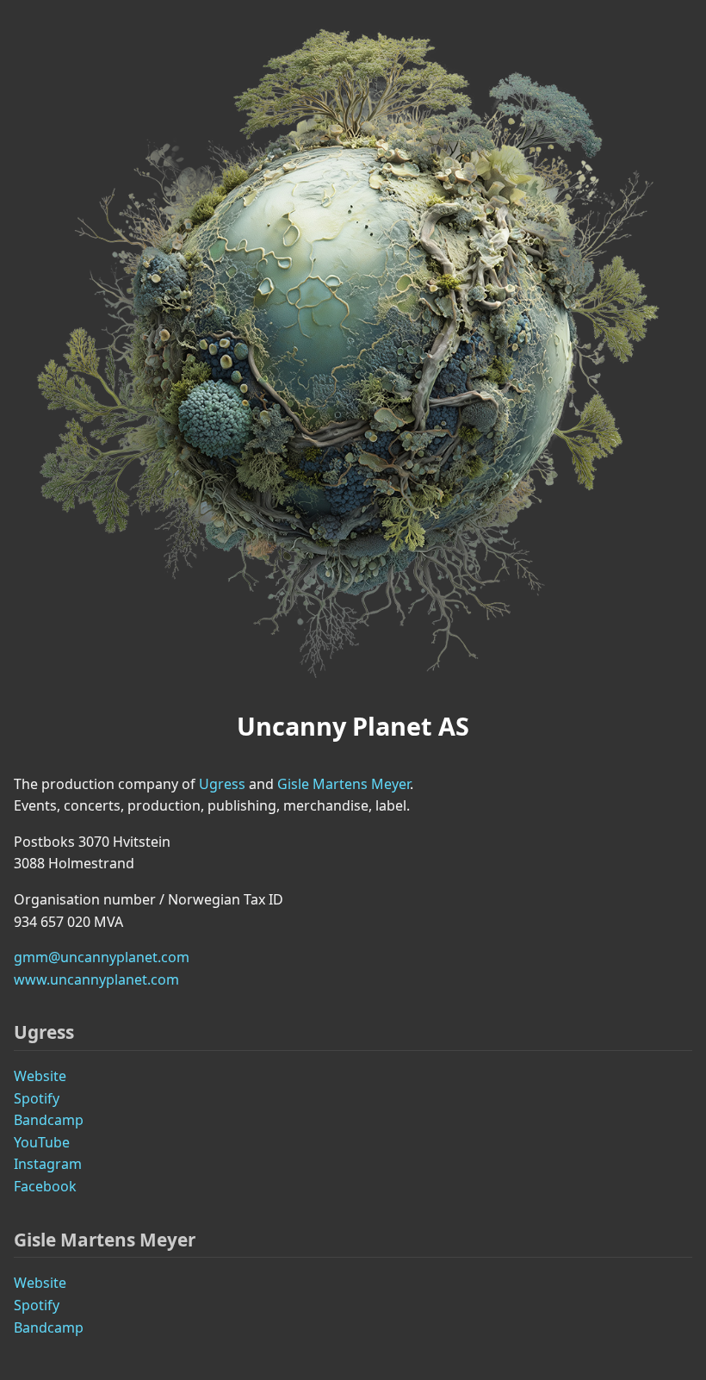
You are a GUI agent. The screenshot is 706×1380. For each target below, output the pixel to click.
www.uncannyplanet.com (96, 979)
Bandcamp (49, 1119)
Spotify (36, 1098)
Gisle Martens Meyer (343, 783)
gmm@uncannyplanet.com (101, 957)
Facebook (45, 1186)
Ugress (222, 783)
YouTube (42, 1142)
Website (40, 1075)
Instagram (48, 1163)
